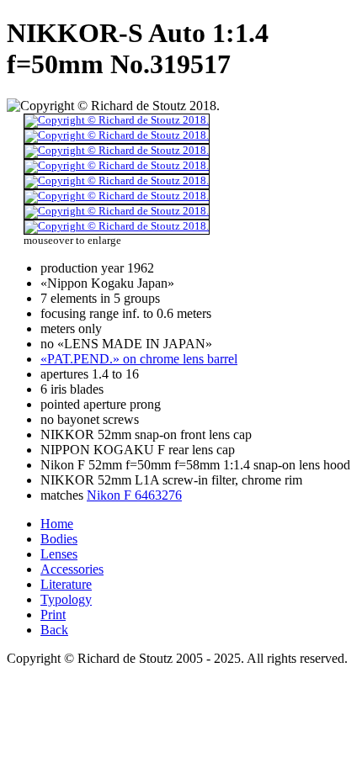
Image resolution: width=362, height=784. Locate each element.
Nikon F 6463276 (134, 495)
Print (53, 614)
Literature (66, 584)
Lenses (58, 554)
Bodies (58, 539)
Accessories (72, 569)
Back (54, 629)
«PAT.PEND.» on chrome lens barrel (138, 359)
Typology (66, 599)
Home (56, 523)
